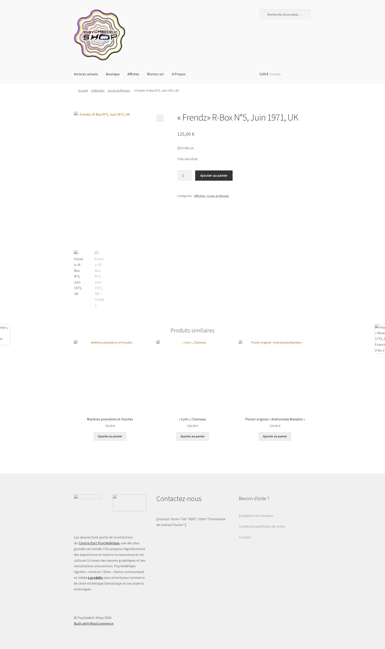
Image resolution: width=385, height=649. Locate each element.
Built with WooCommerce (93, 623)
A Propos (179, 74)
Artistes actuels (86, 74)
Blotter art (155, 74)
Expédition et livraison (256, 515)
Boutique (113, 74)
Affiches (133, 74)
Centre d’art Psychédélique (99, 543)
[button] (160, 118)
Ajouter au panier (213, 175)
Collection (97, 90)
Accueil (83, 90)
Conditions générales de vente (262, 526)
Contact (245, 537)
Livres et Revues (119, 90)
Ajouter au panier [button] (110, 436)
